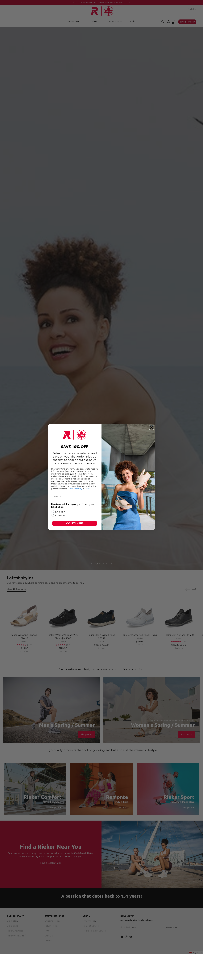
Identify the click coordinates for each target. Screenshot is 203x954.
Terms (87, 488)
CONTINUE (74, 523)
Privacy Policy (75, 488)
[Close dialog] (151, 427)
